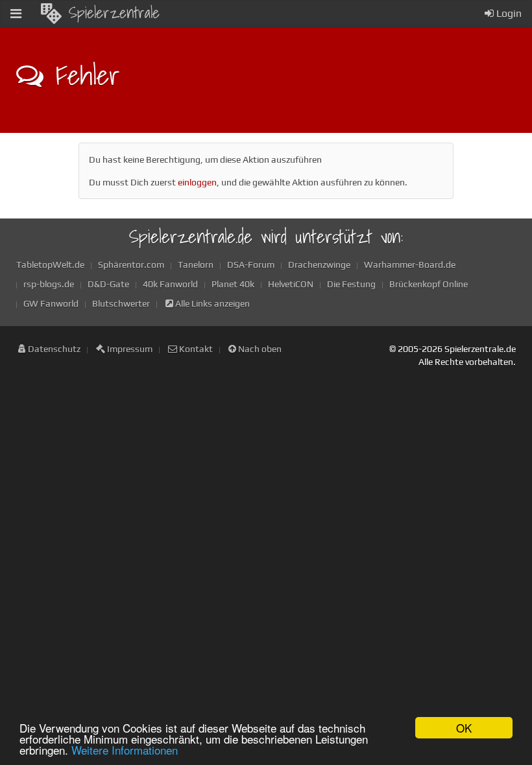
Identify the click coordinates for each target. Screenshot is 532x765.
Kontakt (195, 349)
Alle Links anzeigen (211, 303)
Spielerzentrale (114, 12)
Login (508, 13)
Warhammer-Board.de (409, 264)
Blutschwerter (121, 303)
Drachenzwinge (319, 264)
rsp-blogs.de (48, 284)
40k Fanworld (170, 284)
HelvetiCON (290, 284)
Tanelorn (195, 264)
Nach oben (259, 349)
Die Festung (351, 284)
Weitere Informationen (124, 750)
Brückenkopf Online (428, 284)
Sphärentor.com (131, 264)
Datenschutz (53, 349)
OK (464, 728)
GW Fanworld (51, 303)
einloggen (197, 182)
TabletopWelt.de (50, 264)
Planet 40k (233, 284)
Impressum (128, 349)
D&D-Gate (108, 284)
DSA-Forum (250, 264)
